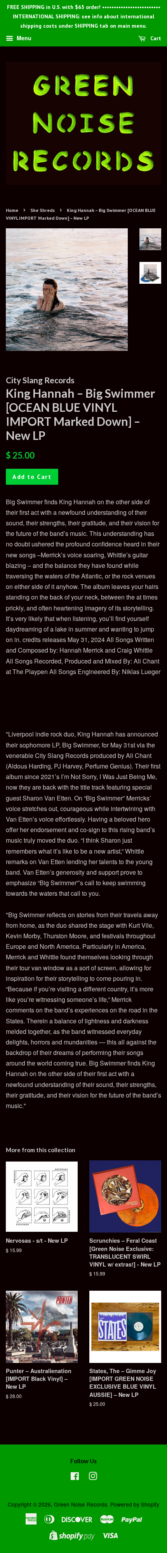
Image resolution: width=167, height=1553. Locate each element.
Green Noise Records (80, 1504)
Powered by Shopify (134, 1504)
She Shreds (42, 210)
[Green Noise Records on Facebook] (74, 1477)
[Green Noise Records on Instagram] (93, 1477)
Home (12, 210)
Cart (155, 38)
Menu (23, 38)
